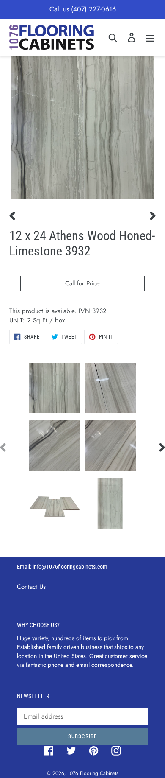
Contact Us (31, 586)
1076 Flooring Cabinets (93, 773)
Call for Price (82, 283)
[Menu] (150, 37)
